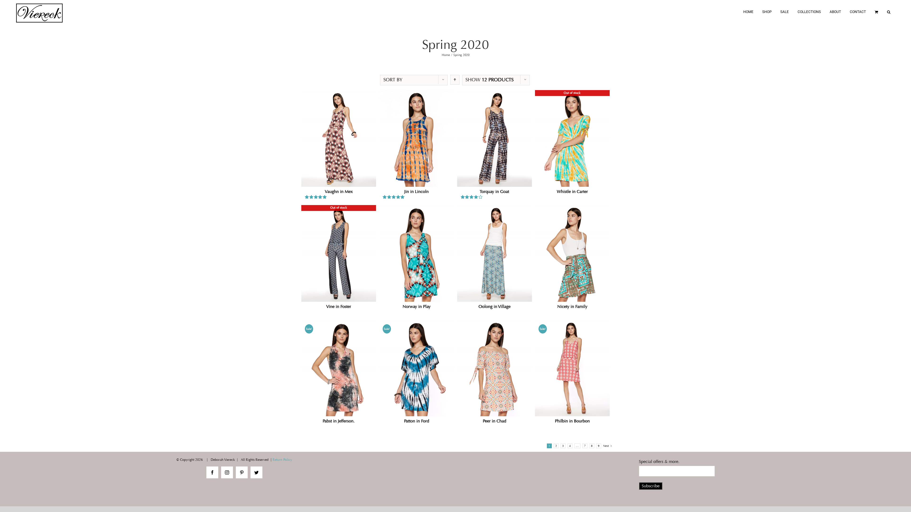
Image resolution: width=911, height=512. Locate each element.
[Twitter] (256, 472)
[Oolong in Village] (494, 253)
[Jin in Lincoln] (416, 138)
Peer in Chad (494, 421)
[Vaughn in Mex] (338, 138)
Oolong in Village (495, 306)
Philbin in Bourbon (572, 421)
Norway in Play (417, 306)
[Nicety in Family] (572, 253)
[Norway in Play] (416, 253)
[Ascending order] (455, 80)
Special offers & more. (659, 461)
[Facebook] (212, 472)
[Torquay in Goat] (494, 138)
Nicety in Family (572, 306)
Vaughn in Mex (339, 191)
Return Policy (282, 460)
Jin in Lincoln (416, 191)
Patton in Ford (416, 421)
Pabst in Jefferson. (339, 421)
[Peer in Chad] (494, 368)
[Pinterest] (242, 472)
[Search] (889, 12)
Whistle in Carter (572, 191)
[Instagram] (227, 472)
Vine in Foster (338, 306)
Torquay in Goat (494, 191)
